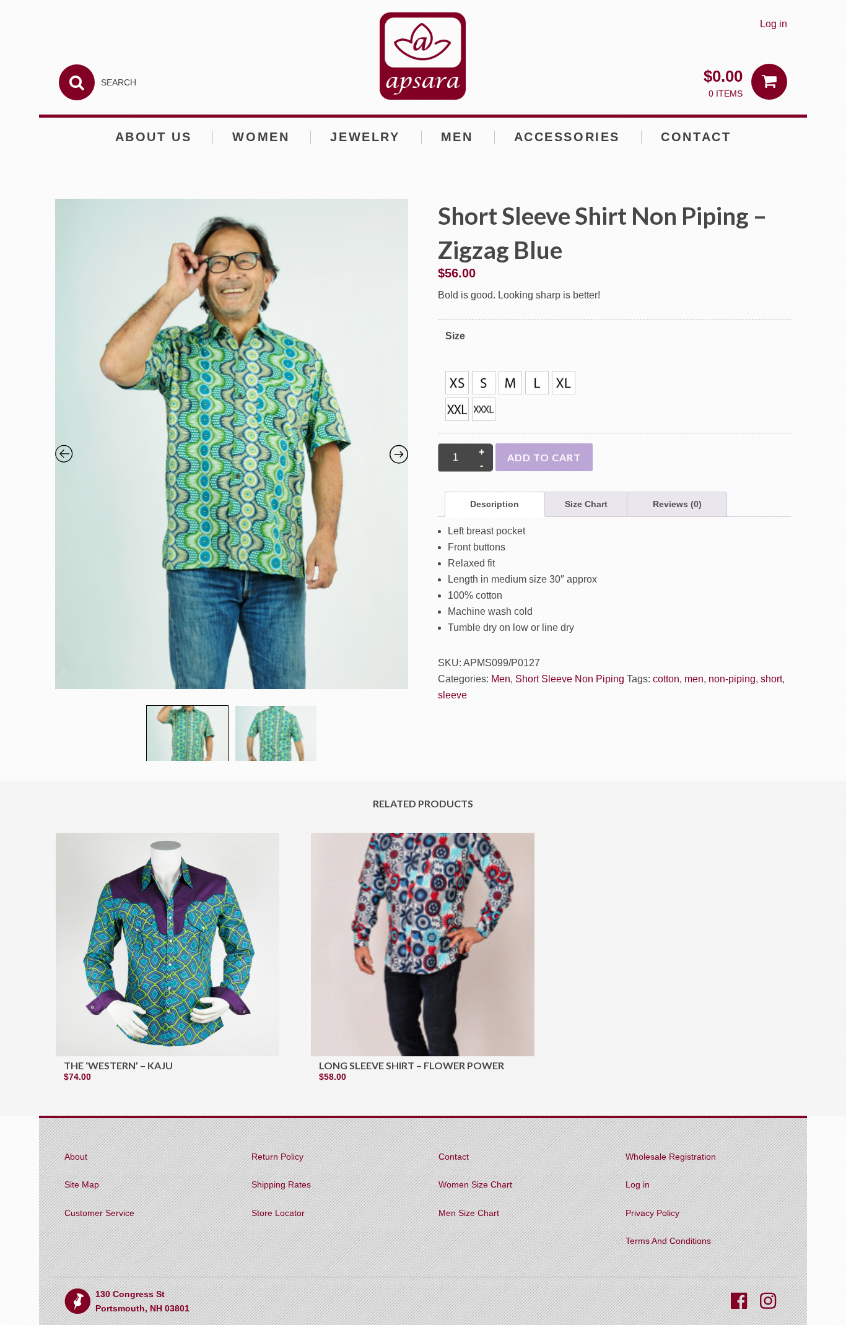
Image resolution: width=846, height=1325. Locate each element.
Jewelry (364, 137)
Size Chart (586, 504)
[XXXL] (484, 409)
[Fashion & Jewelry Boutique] (423, 56)
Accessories (567, 137)
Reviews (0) (677, 504)
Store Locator (278, 1213)
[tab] (495, 505)
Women (260, 137)
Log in (773, 24)
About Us (153, 137)
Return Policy (277, 1157)
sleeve (452, 695)
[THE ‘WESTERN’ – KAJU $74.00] (167, 944)
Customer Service (99, 1213)
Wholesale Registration (671, 1157)
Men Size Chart (468, 1213)
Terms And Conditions (668, 1241)
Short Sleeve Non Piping (569, 679)
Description (494, 504)
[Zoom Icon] (232, 448)
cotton (666, 679)
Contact (696, 137)
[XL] (563, 383)
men (694, 679)
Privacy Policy (652, 1213)
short (771, 679)
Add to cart (544, 457)
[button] (457, 382)
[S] (484, 383)
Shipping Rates (281, 1184)
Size (455, 336)
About (75, 1157)
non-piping (732, 679)
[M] (510, 383)
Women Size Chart (475, 1184)
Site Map (81, 1184)
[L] (537, 383)
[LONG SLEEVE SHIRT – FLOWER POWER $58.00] (422, 944)
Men (457, 137)
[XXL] (457, 409)
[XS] (457, 383)
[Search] (77, 82)
